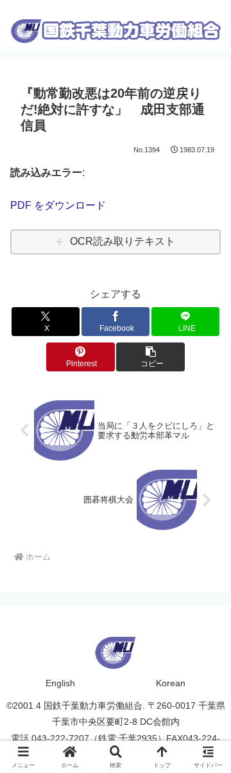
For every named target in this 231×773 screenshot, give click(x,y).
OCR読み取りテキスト (122, 241)
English (60, 683)
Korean (170, 683)
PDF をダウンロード (58, 205)
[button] (150, 356)
